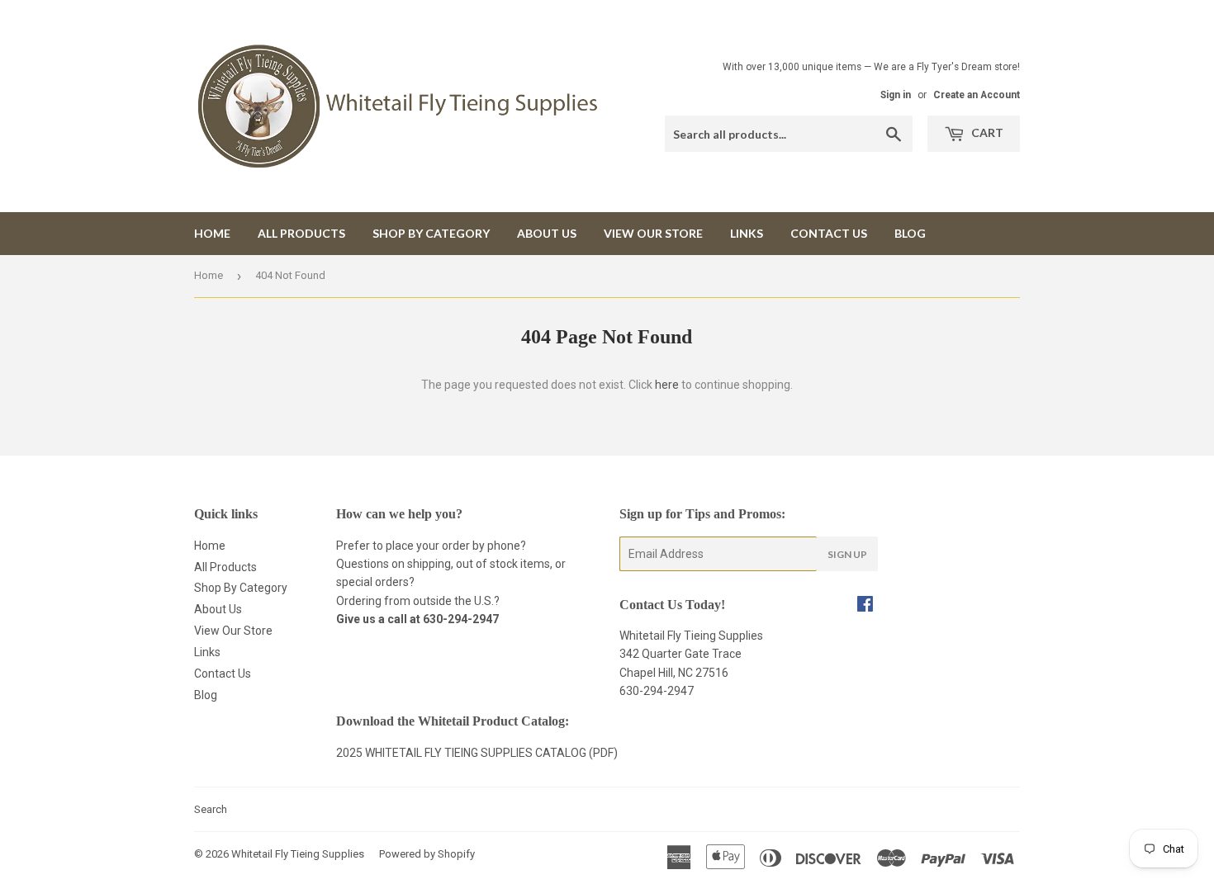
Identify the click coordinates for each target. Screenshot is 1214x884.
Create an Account (976, 95)
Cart (986, 132)
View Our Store (653, 233)
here (667, 384)
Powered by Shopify (427, 854)
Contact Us (828, 233)
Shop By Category (431, 233)
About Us (546, 233)
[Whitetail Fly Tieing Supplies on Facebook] (865, 605)
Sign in (895, 95)
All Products (301, 233)
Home (212, 233)
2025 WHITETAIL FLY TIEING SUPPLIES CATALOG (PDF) (477, 752)
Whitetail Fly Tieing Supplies (297, 854)
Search (210, 809)
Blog (910, 233)
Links (746, 233)
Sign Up (847, 554)
